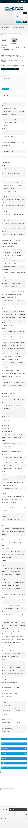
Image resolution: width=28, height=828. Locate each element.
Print (4, 70)
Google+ (11, 68)
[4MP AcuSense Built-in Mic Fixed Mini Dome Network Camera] (4, 36)
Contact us (4, 1)
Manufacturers (5, 743)
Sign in (25, 1)
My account (3, 818)
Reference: (3, 52)
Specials (4, 753)
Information (4, 739)
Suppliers (4, 758)
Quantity (4, 82)
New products (5, 748)
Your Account (20, 1)
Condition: (3, 53)
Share (7, 68)
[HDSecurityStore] (14, 8)
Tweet (3, 68)
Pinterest (16, 68)
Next (4, 45)
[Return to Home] (2, 27)
